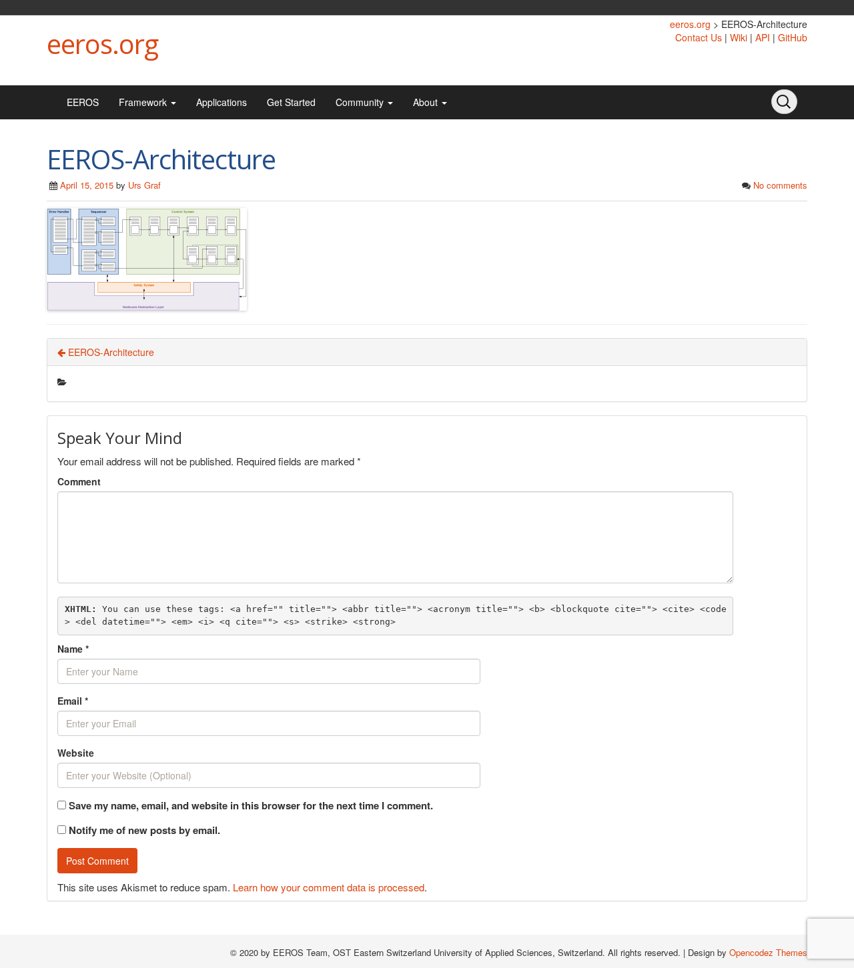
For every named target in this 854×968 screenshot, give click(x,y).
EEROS (83, 102)
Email (72, 700)
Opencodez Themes (768, 952)
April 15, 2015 (86, 185)
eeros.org (102, 43)
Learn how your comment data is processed (328, 887)
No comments (780, 185)
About (426, 102)
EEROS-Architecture (109, 352)
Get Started (291, 102)
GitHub (792, 37)
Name (73, 648)
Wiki (738, 37)
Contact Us (698, 37)
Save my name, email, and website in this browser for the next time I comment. (251, 806)
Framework (144, 102)
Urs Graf (144, 185)
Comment (79, 481)
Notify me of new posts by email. (144, 830)
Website (75, 752)
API (762, 37)
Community (361, 102)
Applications (221, 102)
